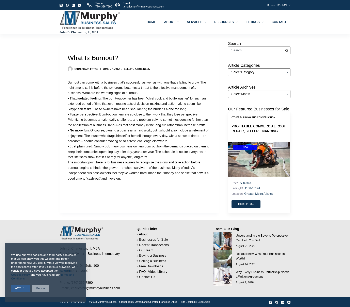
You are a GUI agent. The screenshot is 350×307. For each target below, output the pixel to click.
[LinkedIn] (73, 5)
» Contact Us (146, 277)
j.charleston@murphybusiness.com (143, 6)
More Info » (246, 204)
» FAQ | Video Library (152, 271)
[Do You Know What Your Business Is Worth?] (222, 259)
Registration (277, 4)
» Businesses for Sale (152, 239)
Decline (40, 288)
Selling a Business (137, 69)
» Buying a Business (151, 255)
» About (142, 234)
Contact (279, 22)
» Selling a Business (151, 261)
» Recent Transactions (153, 245)
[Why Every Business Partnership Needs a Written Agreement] (222, 277)
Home (151, 22)
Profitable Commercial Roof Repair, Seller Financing (259, 129)
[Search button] (286, 50)
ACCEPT (20, 288)
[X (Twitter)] (61, 5)
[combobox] (255, 50)
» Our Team (145, 250)
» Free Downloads (150, 266)
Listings (253, 22)
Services (194, 22)
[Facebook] (67, 5)
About (169, 22)
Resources (224, 22)
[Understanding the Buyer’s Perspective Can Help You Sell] (222, 241)
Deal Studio (203, 302)
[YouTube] (79, 5)
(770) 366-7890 (103, 6)
